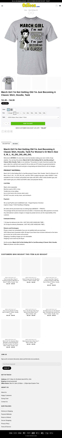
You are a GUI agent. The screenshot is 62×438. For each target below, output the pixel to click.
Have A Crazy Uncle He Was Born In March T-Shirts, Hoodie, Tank (31, 279)
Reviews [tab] (15, 143)
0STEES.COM (33, 435)
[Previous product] (32, 13)
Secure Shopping (6, 420)
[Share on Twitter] (5, 131)
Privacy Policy (5, 423)
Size (4, 113)
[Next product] (29, 13)
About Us (4, 392)
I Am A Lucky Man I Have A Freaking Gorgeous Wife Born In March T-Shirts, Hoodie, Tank (10, 280)
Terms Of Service (6, 426)
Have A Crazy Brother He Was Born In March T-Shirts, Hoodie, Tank (11, 312)
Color (4, 109)
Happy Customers (6, 395)
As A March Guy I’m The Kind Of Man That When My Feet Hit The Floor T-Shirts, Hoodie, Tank (51, 312)
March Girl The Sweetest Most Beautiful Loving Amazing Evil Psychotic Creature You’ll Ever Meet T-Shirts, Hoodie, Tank (10, 343)
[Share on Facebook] (2, 131)
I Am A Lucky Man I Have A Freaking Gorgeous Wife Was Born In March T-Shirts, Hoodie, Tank (51, 281)
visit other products (19, 244)
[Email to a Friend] (8, 131)
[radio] (8, 109)
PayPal (12, 203)
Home (25, 10)
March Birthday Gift (33, 10)
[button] (2, 6)
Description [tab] (6, 143)
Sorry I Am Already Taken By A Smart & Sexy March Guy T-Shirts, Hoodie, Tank (31, 312)
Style (4, 117)
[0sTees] (31, 5)
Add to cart (28, 123)
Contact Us (4, 401)
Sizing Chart (4, 398)
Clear (58, 107)
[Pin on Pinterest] (11, 131)
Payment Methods (6, 414)
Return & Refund (6, 417)
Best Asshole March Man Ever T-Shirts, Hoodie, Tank (31, 341)
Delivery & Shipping (7, 411)
